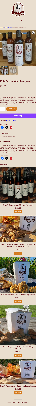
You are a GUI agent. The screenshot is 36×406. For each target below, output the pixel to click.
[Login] (21, 20)
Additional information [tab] (9, 136)
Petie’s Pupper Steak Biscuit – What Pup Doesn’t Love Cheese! (18, 348)
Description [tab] (5, 133)
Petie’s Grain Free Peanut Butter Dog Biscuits (18, 295)
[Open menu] (14, 21)
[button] (33, 33)
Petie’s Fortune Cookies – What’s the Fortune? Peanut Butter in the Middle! (18, 245)
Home (1, 27)
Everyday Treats (8, 27)
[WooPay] (18, 116)
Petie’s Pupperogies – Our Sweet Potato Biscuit (18, 386)
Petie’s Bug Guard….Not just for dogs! (18, 205)
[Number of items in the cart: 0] (17, 20)
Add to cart (11, 108)
